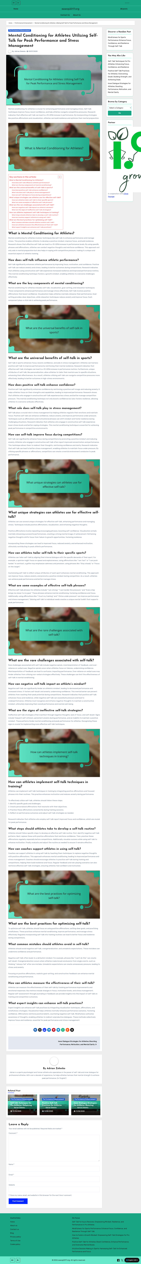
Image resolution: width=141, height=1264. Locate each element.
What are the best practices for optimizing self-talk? (30, 220)
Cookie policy (15, 1244)
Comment (13, 1133)
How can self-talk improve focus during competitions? (31, 195)
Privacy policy (15, 1237)
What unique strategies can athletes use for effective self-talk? (35, 197)
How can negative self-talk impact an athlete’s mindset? (32, 207)
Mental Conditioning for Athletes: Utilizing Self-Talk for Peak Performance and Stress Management (53, 41)
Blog (12, 1233)
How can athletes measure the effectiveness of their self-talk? (35, 225)
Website (12, 1185)
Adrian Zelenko (20, 51)
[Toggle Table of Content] (58, 177)
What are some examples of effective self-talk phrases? (32, 202)
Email (11, 1175)
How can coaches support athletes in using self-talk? (31, 217)
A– (18, 3)
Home (16, 9)
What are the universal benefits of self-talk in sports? (31, 187)
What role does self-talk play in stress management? (31, 192)
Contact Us (65, 15)
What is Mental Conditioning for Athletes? (26, 180)
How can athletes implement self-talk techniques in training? (34, 212)
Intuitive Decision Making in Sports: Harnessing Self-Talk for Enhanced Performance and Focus (99, 1250)
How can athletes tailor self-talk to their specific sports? (32, 200)
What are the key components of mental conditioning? (32, 185)
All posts (123, 9)
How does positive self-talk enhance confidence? (30, 190)
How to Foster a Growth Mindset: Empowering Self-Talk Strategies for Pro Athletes (100, 1236)
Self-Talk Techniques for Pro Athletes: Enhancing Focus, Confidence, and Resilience (119, 64)
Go (119, 113)
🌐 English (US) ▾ (132, 1260)
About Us (77, 15)
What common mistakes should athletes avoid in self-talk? (33, 222)
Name (11, 1164)
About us (13, 1226)
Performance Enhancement (19, 30)
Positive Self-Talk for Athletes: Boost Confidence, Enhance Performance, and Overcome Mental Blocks (100, 1243)
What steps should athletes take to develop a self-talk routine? (35, 215)
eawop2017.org (70, 8)
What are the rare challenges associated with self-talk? (31, 205)
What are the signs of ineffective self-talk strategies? (31, 210)
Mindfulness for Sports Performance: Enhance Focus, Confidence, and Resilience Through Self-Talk (99, 1230)
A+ (14, 3)
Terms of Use (15, 1241)
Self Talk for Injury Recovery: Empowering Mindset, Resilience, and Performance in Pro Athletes (98, 1223)
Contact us (14, 1229)
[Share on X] (122, 1260)
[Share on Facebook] (118, 1260)
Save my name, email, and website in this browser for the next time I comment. (41, 1195)
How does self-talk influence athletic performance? (31, 182)
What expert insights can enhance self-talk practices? (32, 227)
